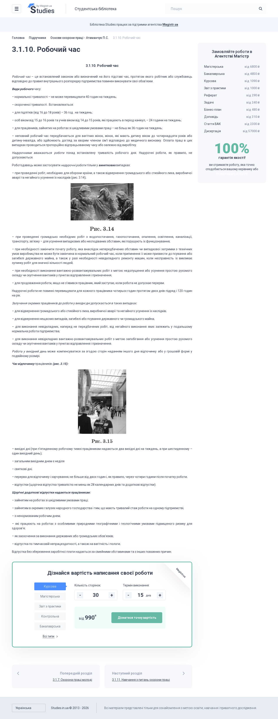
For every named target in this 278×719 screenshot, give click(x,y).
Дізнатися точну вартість (137, 617)
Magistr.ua (170, 24)
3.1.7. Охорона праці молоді (72, 679)
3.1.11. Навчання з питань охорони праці (141, 679)
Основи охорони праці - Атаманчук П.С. (79, 37)
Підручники (37, 37)
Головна (18, 37)
